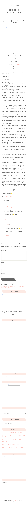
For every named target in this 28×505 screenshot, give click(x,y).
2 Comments (17, 25)
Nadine (7, 224)
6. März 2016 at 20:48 (10, 226)
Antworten (6, 219)
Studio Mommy (14, 500)
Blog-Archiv (14, 411)
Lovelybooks (14, 376)
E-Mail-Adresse (4, 267)
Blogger (8, 376)
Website (3, 273)
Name (2, 262)
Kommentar (3, 250)
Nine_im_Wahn (7, 206)
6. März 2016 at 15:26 (8, 207)
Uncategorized (9, 196)
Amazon (20, 376)
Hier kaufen (17, 64)
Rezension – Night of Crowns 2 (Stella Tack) (12, 444)
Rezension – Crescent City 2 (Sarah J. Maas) (12, 432)
